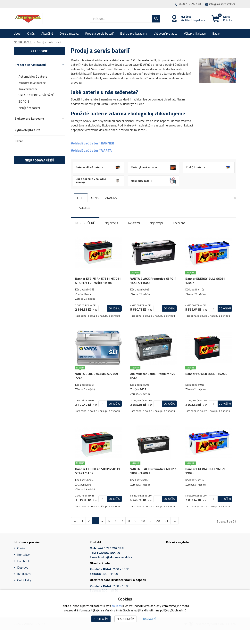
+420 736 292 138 (190, 4)
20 (158, 520)
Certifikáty (24, 580)
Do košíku (114, 308)
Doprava (22, 567)
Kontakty (23, 554)
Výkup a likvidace (195, 33)
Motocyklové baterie (32, 82)
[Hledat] (156, 18)
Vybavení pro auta (165, 33)
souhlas (117, 605)
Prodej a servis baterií (99, 33)
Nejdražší (134, 222)
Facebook (23, 561)
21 (166, 520)
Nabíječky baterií (29, 107)
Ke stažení (24, 574)
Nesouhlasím (125, 619)
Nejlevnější (111, 222)
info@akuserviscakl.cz (222, 4)
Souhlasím (101, 619)
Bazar (216, 33)
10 (143, 520)
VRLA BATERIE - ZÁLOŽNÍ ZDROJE (36, 98)
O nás (31, 33)
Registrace (199, 20)
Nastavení (149, 619)
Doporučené (85, 222)
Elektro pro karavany (133, 33)
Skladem (84, 208)
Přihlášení (186, 20)
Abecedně (179, 222)
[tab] (81, 197)
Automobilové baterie (33, 76)
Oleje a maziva (69, 33)
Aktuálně (47, 33)
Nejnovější (156, 222)
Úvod (17, 33)
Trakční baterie (28, 89)
